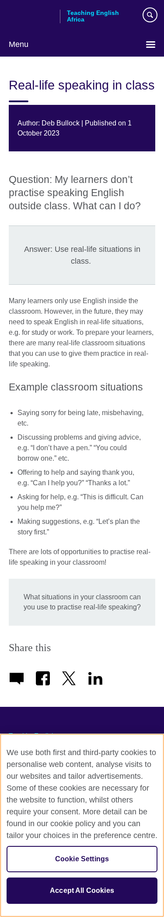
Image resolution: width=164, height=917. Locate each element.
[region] (82, 825)
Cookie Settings (82, 859)
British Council (31, 16)
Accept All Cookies (82, 890)
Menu (18, 44)
